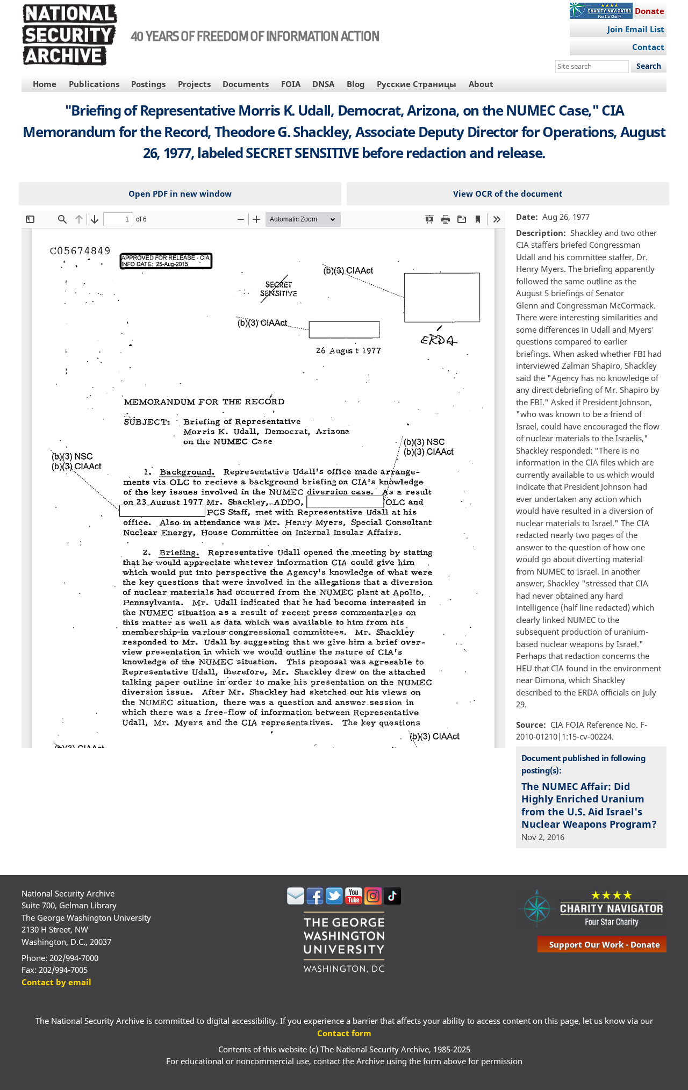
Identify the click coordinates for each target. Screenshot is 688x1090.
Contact (648, 46)
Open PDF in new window (180, 193)
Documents (246, 83)
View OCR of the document (508, 193)
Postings (148, 83)
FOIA (290, 83)
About (481, 83)
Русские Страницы (416, 83)
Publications (94, 83)
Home (44, 83)
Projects (194, 83)
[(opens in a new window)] (295, 901)
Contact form (344, 1033)
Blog (356, 83)
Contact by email (56, 982)
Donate (649, 10)
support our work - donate (604, 944)
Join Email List (635, 29)
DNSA (323, 83)
